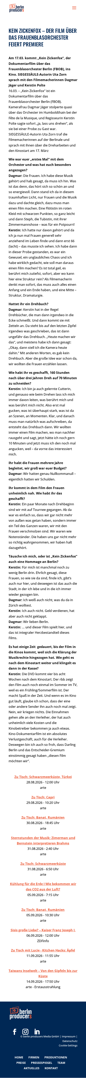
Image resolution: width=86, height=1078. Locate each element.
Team (61, 1063)
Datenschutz (69, 1041)
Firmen (33, 1057)
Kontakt (51, 1068)
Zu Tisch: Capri (43, 797)
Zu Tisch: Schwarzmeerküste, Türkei (43, 777)
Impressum (68, 1036)
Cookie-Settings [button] (68, 1045)
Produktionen (55, 1057)
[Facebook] (14, 1025)
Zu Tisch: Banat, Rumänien (43, 817)
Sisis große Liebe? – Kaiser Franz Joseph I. (43, 930)
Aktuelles (31, 1068)
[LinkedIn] (37, 1025)
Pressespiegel (41, 1063)
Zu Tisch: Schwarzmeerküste (43, 863)
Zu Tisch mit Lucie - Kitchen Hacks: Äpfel (43, 950)
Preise (21, 1063)
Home (19, 1057)
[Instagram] (25, 1025)
